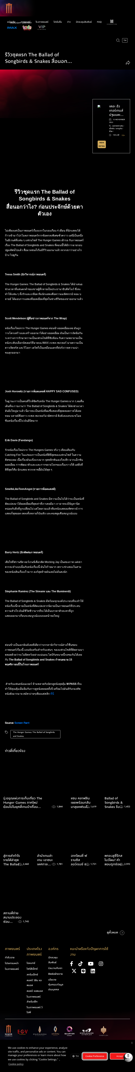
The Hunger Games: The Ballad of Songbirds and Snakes (34, 734)
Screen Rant (21, 722)
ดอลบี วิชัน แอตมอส (34, 982)
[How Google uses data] (25, 1064)
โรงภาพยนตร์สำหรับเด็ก (33, 999)
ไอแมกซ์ (31, 963)
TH (77, 1056)
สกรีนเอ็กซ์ (32, 974)
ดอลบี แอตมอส (35, 991)
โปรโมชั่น (58, 22)
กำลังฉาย (9, 957)
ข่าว (69, 22)
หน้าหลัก (11, 22)
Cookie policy (16, 1064)
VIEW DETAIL (102, 144)
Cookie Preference (94, 1056)
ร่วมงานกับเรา (55, 968)
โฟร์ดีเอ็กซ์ (32, 969)
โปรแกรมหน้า (12, 963)
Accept (119, 1056)
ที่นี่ (52, 693)
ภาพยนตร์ (25, 22)
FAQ (99, 22)
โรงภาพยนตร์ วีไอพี (34, 1010)
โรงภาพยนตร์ (42, 22)
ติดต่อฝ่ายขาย (55, 974)
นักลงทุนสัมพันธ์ (84, 22)
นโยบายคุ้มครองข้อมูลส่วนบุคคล (55, 984)
